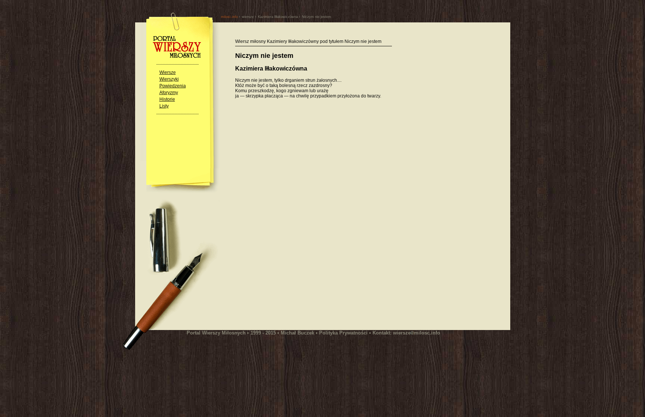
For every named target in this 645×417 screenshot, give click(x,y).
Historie (167, 99)
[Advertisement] (298, 179)
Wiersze (167, 72)
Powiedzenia (172, 85)
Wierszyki (169, 79)
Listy (164, 106)
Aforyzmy (168, 92)
